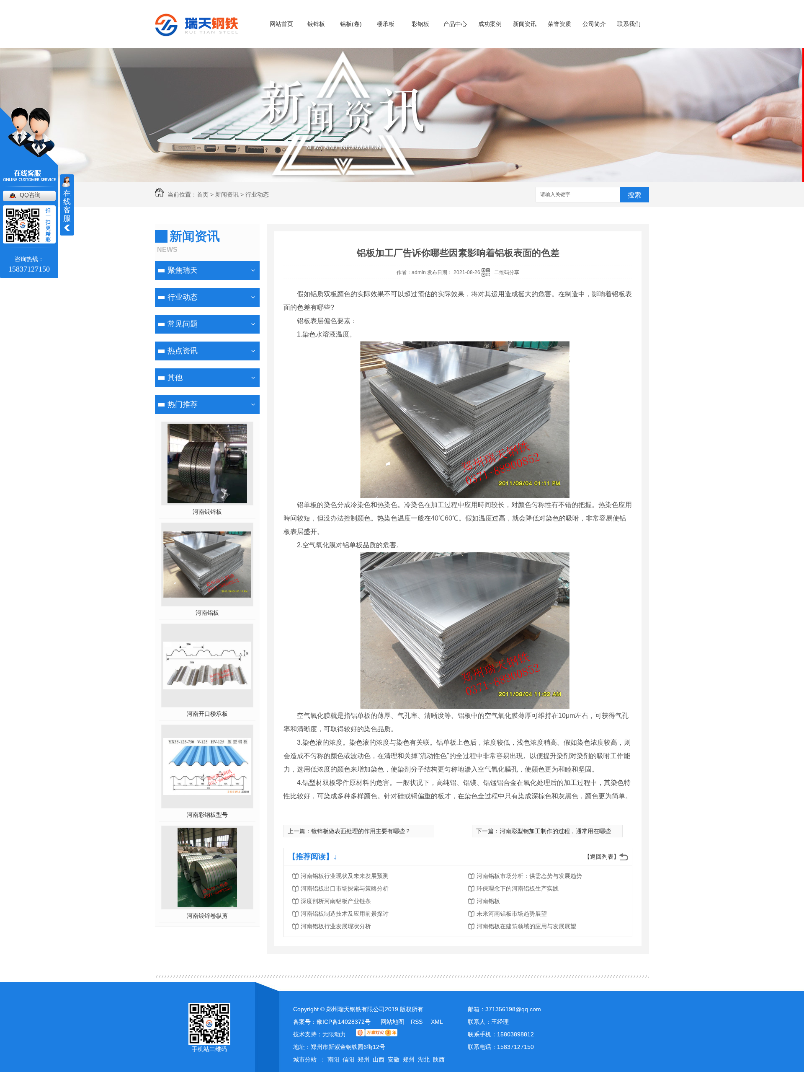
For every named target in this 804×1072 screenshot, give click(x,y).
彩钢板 (420, 24)
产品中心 (455, 24)
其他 (175, 377)
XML (437, 1021)
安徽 (393, 1059)
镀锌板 (316, 24)
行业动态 (257, 194)
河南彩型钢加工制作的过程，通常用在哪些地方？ (564, 831)
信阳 (348, 1059)
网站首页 (281, 24)
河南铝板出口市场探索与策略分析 (345, 888)
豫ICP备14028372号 (344, 1021)
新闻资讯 (524, 24)
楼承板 (385, 24)
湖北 (424, 1059)
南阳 (333, 1059)
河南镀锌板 (207, 511)
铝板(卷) (351, 24)
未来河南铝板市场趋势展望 (512, 913)
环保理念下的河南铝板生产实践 (518, 888)
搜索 (634, 195)
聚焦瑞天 (183, 270)
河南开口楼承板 (207, 713)
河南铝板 (207, 612)
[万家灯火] (376, 1034)
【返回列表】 (601, 856)
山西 (378, 1059)
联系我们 (629, 24)
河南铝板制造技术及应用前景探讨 (345, 913)
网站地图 (392, 1021)
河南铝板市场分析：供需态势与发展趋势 (529, 876)
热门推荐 (183, 404)
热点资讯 (183, 351)
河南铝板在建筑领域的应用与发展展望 (526, 926)
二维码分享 (506, 272)
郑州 (363, 1059)
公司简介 (594, 24)
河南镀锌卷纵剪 (207, 915)
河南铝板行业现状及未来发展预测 (345, 876)
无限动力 (334, 1034)
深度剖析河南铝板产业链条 (336, 901)
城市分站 (305, 1059)
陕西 (439, 1059)
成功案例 (490, 24)
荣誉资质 (559, 24)
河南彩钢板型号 (207, 814)
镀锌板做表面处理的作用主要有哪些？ (361, 831)
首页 (203, 194)
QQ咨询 (30, 195)
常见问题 (183, 324)
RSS (417, 1021)
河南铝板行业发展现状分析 (336, 926)
